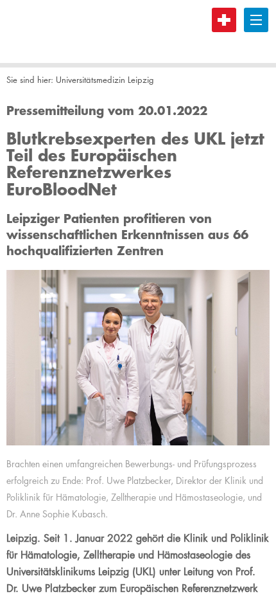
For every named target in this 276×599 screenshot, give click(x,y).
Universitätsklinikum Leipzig (54, 31)
